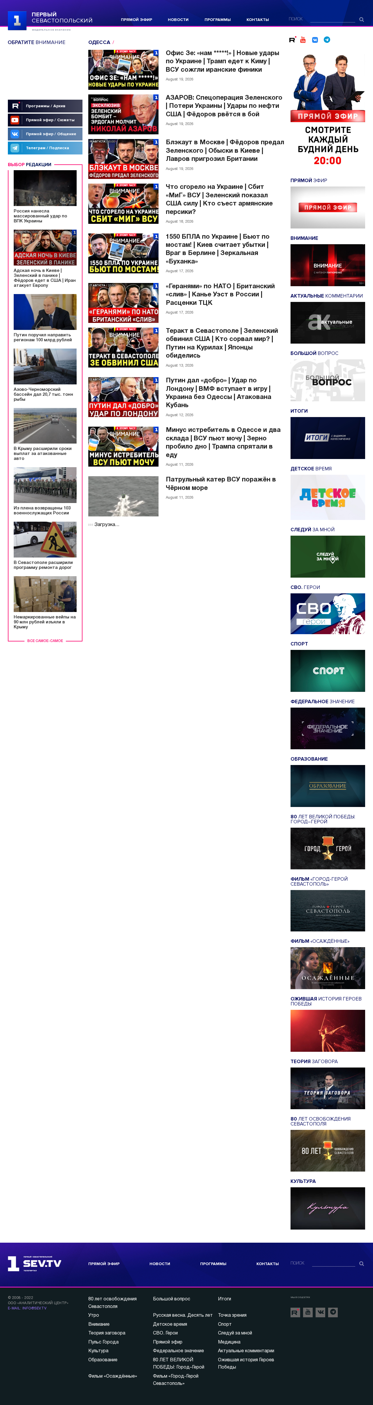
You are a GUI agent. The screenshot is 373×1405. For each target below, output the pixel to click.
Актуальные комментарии (246, 1351)
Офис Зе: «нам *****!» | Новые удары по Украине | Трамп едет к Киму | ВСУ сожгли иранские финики (222, 61)
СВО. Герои (165, 1333)
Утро (93, 1315)
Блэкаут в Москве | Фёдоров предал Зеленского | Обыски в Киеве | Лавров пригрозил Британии (225, 151)
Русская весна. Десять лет (183, 1315)
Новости (178, 19)
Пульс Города (103, 1342)
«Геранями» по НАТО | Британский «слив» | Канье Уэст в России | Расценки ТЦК (220, 295)
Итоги (224, 1299)
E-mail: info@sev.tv (27, 1308)
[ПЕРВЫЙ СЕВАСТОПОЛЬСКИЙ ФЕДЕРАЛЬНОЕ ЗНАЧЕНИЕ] (17, 20)
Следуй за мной (235, 1333)
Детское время (170, 1325)
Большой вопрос (171, 1299)
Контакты (258, 19)
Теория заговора (106, 1333)
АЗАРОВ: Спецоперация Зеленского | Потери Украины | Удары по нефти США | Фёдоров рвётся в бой (224, 106)
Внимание (99, 1325)
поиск (295, 19)
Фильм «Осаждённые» (112, 1376)
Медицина (229, 1342)
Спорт (225, 1325)
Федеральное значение (178, 1351)
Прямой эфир (136, 19)
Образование (102, 1360)
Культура (98, 1351)
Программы (218, 19)
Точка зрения (232, 1315)
